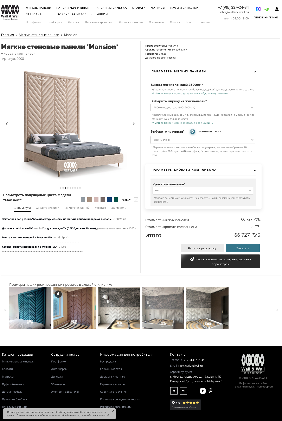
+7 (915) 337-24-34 (193, 360)
